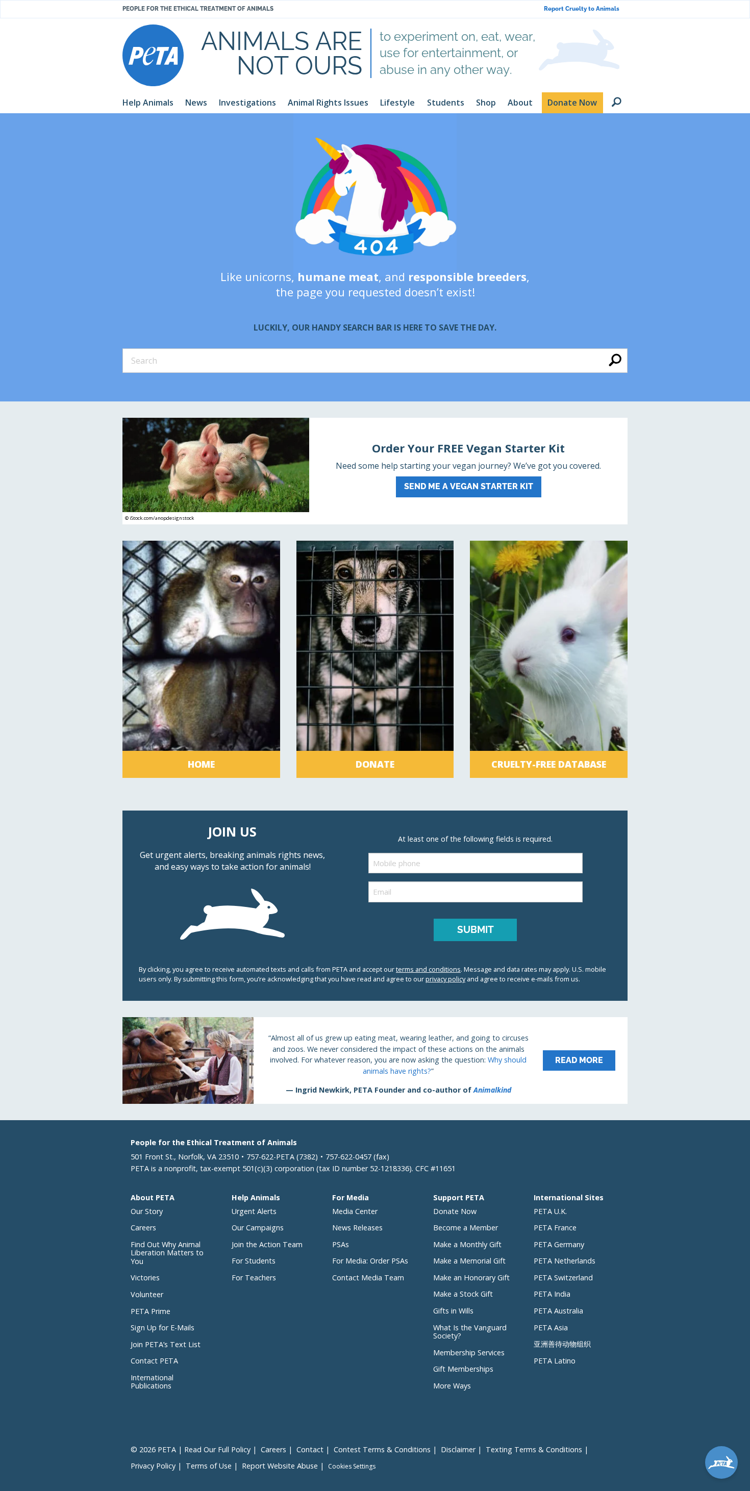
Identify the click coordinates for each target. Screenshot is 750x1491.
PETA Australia (558, 1311)
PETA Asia (551, 1327)
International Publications (152, 1382)
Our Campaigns (258, 1227)
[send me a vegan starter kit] (375, 471)
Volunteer (147, 1294)
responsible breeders (467, 276)
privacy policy (445, 978)
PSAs (340, 1244)
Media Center (355, 1211)
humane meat (338, 276)
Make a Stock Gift (463, 1294)
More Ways (452, 1386)
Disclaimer (458, 1449)
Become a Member (465, 1227)
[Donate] (375, 659)
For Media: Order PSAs (370, 1261)
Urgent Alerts (254, 1211)
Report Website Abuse (280, 1466)
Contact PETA (154, 1361)
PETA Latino (555, 1361)
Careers (143, 1227)
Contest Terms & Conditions (382, 1449)
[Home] (201, 659)
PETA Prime (150, 1311)
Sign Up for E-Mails (162, 1327)
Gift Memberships (463, 1369)
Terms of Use (209, 1466)
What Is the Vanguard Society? (470, 1332)
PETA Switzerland (563, 1277)
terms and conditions (428, 969)
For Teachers (254, 1277)
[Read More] (375, 1060)
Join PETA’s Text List (166, 1344)
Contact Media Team (368, 1277)
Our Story (147, 1211)
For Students (254, 1261)
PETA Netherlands (564, 1261)
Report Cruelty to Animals (581, 9)
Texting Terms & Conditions (534, 1449)
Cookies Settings (352, 1466)
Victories (145, 1277)
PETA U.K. (550, 1211)
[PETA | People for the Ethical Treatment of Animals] (153, 55)
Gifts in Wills (453, 1311)
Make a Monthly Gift (467, 1244)
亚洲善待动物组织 (562, 1344)
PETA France (555, 1227)
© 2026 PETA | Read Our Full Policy (191, 1449)
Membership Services (469, 1352)
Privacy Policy (153, 1466)
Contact (309, 1449)
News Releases (357, 1227)
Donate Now (455, 1211)
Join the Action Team (267, 1244)
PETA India (552, 1294)
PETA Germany (559, 1244)
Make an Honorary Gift (471, 1277)
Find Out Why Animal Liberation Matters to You (167, 1253)
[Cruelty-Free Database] (549, 659)
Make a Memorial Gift (469, 1261)
